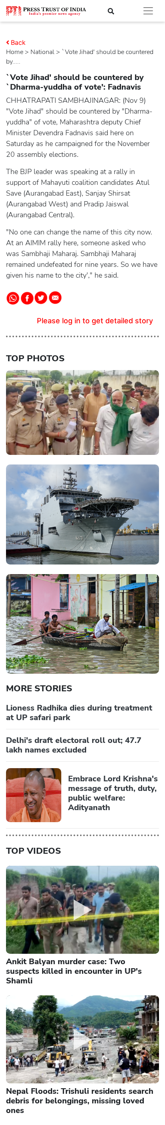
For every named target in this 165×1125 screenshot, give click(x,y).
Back (18, 42)
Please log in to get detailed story (95, 320)
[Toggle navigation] (148, 10)
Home (14, 52)
